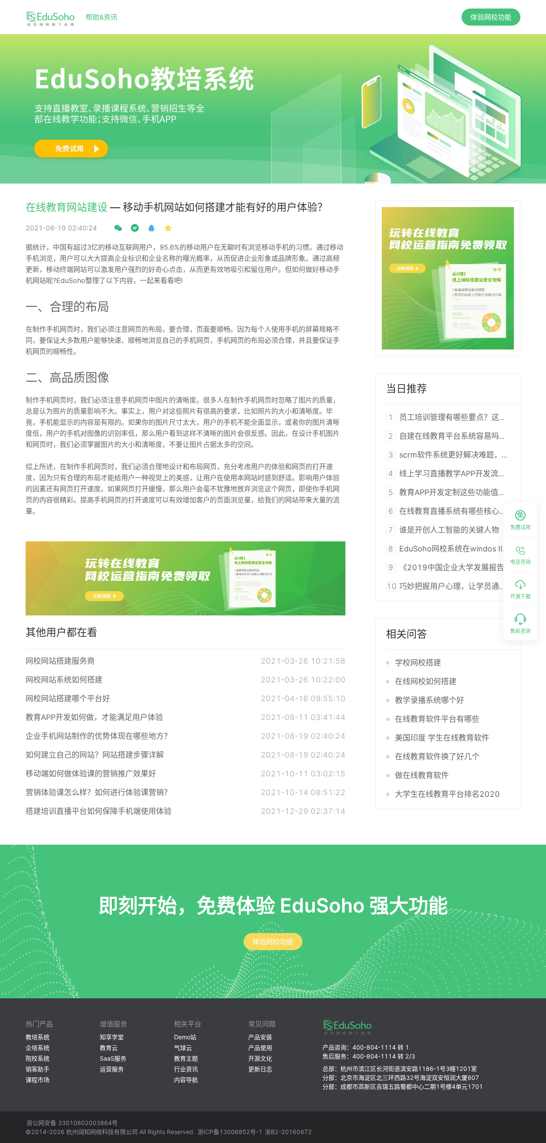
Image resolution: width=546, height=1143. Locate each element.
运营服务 (112, 1069)
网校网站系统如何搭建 (64, 679)
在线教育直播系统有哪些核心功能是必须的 (472, 511)
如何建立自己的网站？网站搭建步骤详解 (95, 754)
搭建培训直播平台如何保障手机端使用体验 (98, 811)
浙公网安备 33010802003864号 (72, 1122)
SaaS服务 (113, 1058)
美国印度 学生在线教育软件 (442, 737)
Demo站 (185, 1037)
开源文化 (260, 1058)
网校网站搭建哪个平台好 (68, 698)
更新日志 (260, 1069)
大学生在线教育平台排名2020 (447, 794)
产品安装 (260, 1037)
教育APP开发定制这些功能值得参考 (460, 492)
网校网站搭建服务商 (60, 660)
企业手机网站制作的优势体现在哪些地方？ (98, 736)
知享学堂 (112, 1037)
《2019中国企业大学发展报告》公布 (463, 567)
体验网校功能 (490, 17)
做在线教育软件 (422, 775)
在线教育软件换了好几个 (437, 756)
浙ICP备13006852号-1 (229, 1131)
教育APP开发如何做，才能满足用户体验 (94, 717)
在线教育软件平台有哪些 (437, 718)
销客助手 (37, 1069)
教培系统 (37, 1037)
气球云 (183, 1047)
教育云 (109, 1047)
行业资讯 (186, 1069)
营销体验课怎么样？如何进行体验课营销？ (98, 792)
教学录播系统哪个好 (429, 700)
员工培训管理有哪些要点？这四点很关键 (468, 417)
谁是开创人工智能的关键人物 (449, 529)
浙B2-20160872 (288, 1131)
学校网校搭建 (418, 662)
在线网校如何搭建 (425, 681)
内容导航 (186, 1079)
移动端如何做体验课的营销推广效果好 (91, 773)
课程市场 (37, 1079)
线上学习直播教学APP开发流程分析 (460, 473)
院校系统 (37, 1058)
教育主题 (186, 1058)
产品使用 (260, 1047)
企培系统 (37, 1047)
